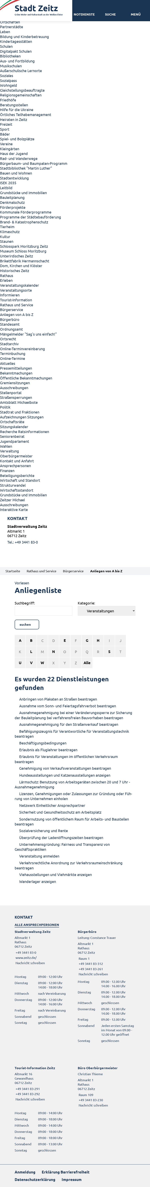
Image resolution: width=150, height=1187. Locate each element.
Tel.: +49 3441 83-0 (22, 542)
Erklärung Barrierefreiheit (65, 1171)
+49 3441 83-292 (27, 1094)
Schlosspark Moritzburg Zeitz (24, 246)
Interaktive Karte (14, 509)
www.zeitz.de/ (26, 957)
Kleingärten (9, 148)
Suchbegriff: (25, 603)
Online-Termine (12, 358)
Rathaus (6, 275)
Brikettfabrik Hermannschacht (24, 261)
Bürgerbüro (9, 319)
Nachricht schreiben (30, 963)
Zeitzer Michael (12, 499)
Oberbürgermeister (16, 456)
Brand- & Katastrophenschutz (24, 222)
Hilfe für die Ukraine (16, 109)
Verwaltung (9, 451)
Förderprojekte (12, 207)
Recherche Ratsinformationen (24, 431)
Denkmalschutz (12, 202)
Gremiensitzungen (15, 382)
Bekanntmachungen (16, 373)
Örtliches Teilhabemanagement (25, 114)
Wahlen (6, 446)
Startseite (12, 571)
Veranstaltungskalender (19, 285)
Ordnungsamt (11, 329)
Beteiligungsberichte (17, 475)
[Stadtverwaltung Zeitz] (75, 534)
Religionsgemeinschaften (21, 95)
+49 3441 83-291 (27, 1089)
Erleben (6, 280)
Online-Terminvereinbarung (22, 348)
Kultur (5, 236)
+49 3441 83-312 (90, 963)
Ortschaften (10, 22)
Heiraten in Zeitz (13, 119)
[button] (136, 14)
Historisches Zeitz (14, 270)
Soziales (6, 75)
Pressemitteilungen (16, 368)
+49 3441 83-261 (90, 969)
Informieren (10, 295)
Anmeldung (25, 1171)
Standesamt (10, 324)
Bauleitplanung (12, 197)
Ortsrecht (8, 338)
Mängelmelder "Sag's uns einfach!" (28, 334)
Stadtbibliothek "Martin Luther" (26, 168)
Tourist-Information (16, 299)
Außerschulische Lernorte (21, 70)
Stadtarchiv (9, 343)
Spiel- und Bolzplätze (17, 138)
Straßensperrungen (16, 397)
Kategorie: (86, 603)
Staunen (6, 241)
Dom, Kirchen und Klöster (21, 265)
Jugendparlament (14, 441)
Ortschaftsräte (12, 421)
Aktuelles (7, 363)
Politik (5, 407)
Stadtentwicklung (14, 178)
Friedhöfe (8, 100)
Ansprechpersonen (15, 465)
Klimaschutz (10, 231)
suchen (25, 624)
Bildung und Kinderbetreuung (24, 36)
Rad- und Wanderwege (19, 158)
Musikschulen (11, 65)
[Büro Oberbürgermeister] (106, 1086)
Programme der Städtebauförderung (30, 217)
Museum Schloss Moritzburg (23, 251)
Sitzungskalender (14, 426)
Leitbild (6, 187)
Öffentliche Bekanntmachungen (26, 378)
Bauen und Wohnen (16, 173)
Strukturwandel (13, 485)
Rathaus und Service (16, 304)
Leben (5, 31)
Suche (110, 14)
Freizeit (6, 124)
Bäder (5, 134)
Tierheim (7, 226)
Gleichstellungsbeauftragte (22, 90)
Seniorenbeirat (12, 436)
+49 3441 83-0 (25, 952)
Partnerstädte (11, 26)
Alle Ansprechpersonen (37, 924)
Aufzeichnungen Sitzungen (22, 417)
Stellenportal (10, 392)
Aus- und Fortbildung (17, 61)
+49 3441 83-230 (90, 1100)
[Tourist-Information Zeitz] (43, 1083)
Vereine (6, 143)
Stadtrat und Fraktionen (19, 412)
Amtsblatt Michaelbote (19, 402)
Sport (4, 129)
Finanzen (7, 470)
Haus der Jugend (14, 153)
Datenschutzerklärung (35, 1179)
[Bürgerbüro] (106, 952)
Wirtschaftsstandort (16, 490)
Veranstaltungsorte (16, 290)
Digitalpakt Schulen (16, 51)
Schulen (6, 46)
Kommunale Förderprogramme (25, 212)
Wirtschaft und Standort (20, 480)
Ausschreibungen (14, 387)
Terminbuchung (12, 353)
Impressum (72, 1179)
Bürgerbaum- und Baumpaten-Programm (33, 163)
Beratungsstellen (14, 104)
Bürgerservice (11, 309)
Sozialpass (8, 80)
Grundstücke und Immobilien (23, 192)
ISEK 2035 (8, 182)
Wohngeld (8, 85)
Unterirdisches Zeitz (16, 256)
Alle (87, 662)
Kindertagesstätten (16, 41)
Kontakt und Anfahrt (17, 460)
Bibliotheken (10, 56)
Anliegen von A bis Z (16, 314)
